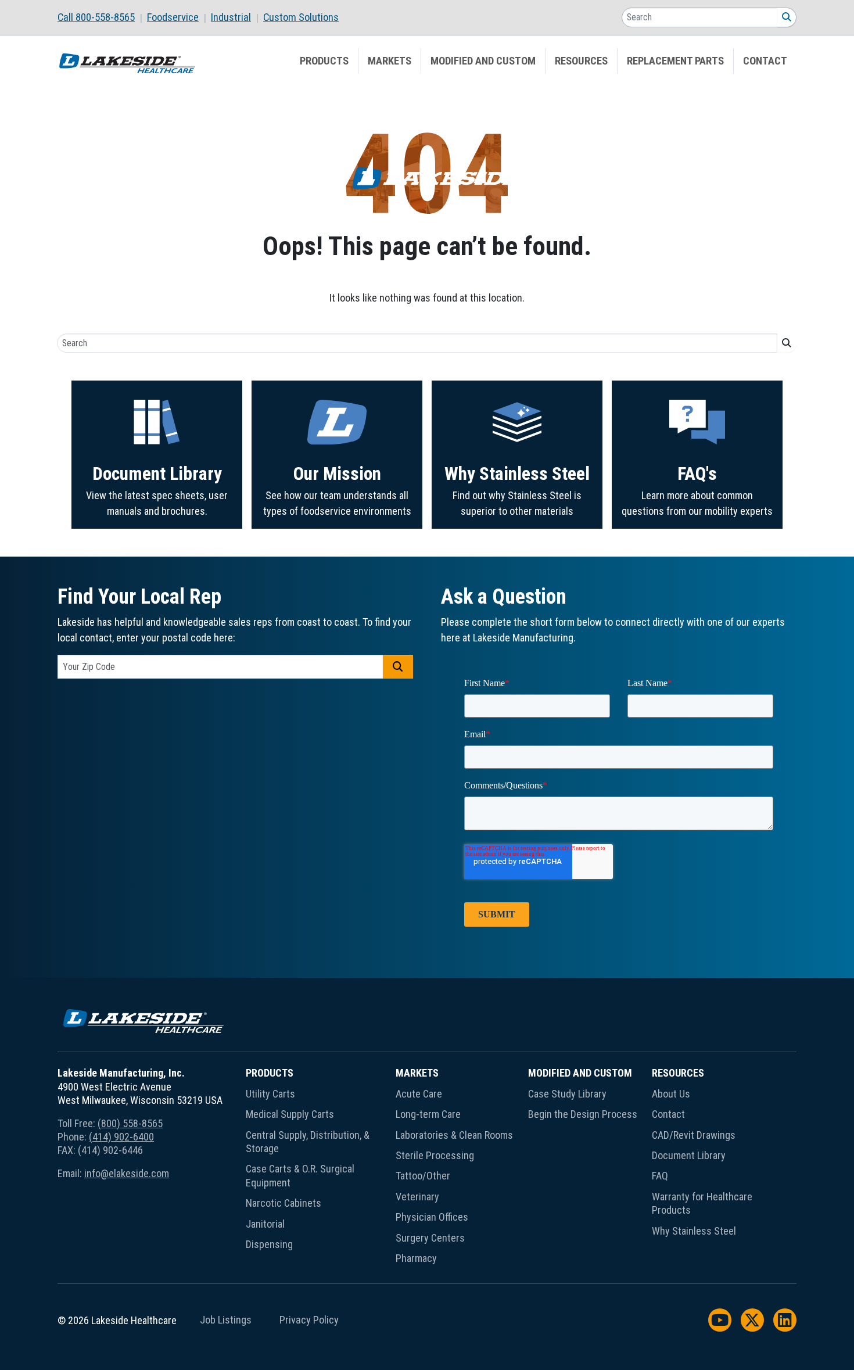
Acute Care (419, 1094)
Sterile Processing (435, 1155)
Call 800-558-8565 (96, 17)
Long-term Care (428, 1114)
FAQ (660, 1176)
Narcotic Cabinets (283, 1203)
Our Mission (337, 474)
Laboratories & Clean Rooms (454, 1135)
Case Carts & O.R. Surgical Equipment (300, 1175)
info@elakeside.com (126, 1173)
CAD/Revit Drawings (693, 1135)
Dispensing (269, 1244)
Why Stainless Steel (517, 474)
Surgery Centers (430, 1238)
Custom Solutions (301, 17)
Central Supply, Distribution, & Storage (307, 1141)
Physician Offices (432, 1217)
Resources (581, 61)
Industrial (231, 17)
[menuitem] (102, 17)
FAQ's (697, 474)
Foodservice (173, 17)
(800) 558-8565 (130, 1123)
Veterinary (417, 1196)
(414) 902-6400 (121, 1137)
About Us (671, 1094)
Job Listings (226, 1320)
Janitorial (265, 1224)
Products (324, 61)
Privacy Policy (309, 1320)
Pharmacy (416, 1258)
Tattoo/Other (423, 1176)
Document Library (157, 474)
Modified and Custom (483, 61)
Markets (389, 61)
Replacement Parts (675, 61)
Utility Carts (270, 1094)
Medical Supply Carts (290, 1114)
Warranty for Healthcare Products (702, 1203)
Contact (765, 61)
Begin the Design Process (582, 1114)
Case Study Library (567, 1094)
